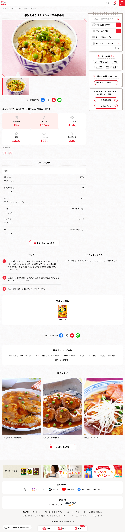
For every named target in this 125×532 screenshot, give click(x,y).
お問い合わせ (27, 516)
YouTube (70, 489)
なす (107, 66)
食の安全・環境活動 (95, 512)
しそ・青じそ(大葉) (101, 62)
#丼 (4, 153)
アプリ (60, 512)
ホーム (4, 8)
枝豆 (114, 66)
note (100, 489)
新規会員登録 (106, 100)
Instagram (40, 489)
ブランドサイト (36, 512)
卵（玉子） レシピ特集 (87, 356)
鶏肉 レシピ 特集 (61, 360)
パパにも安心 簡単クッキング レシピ (23, 356)
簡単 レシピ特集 (69, 356)
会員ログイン (106, 106)
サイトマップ (97, 516)
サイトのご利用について (43, 516)
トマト (115, 62)
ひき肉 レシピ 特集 (107, 356)
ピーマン (99, 66)
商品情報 (26, 512)
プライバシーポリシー (61, 516)
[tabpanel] (44, 48)
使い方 (117, 48)
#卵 (10, 153)
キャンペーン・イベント (73, 512)
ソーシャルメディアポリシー (80, 516)
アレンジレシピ (12, 8)
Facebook (86, 489)
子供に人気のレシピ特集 (50, 356)
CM (85, 512)
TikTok (56, 489)
